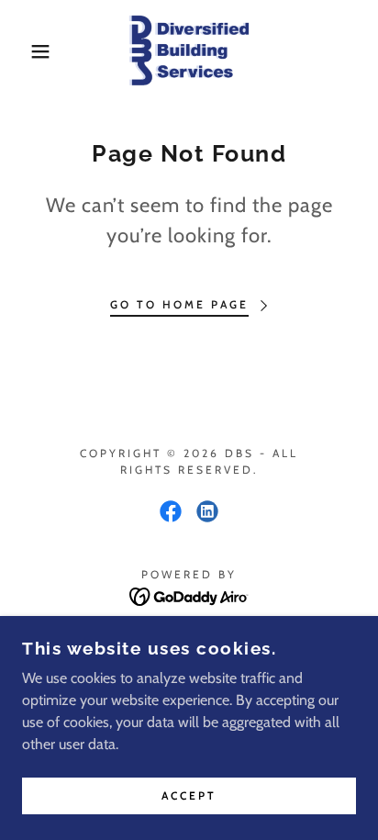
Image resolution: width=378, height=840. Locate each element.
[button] (29, 51)
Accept (189, 796)
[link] (189, 51)
